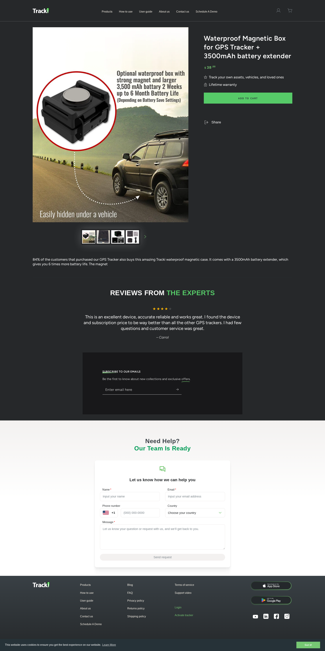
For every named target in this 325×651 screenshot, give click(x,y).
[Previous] (53, 323)
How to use (87, 592)
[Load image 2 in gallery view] (103, 237)
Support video (183, 592)
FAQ (130, 592)
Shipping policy (136, 616)
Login (178, 607)
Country (172, 505)
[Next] (271, 323)
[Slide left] (95, 237)
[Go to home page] (41, 10)
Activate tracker (184, 615)
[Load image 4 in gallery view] (132, 237)
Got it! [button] (308, 645)
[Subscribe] (179, 389)
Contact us (86, 616)
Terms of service (184, 584)
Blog (130, 584)
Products (85, 584)
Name (106, 489)
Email (172, 489)
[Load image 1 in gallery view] (88, 237)
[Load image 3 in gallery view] (117, 237)
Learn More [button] (109, 644)
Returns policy (136, 608)
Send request (163, 557)
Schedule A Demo (91, 624)
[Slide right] (145, 237)
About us (85, 608)
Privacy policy (135, 600)
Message (108, 522)
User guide (86, 600)
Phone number (111, 505)
